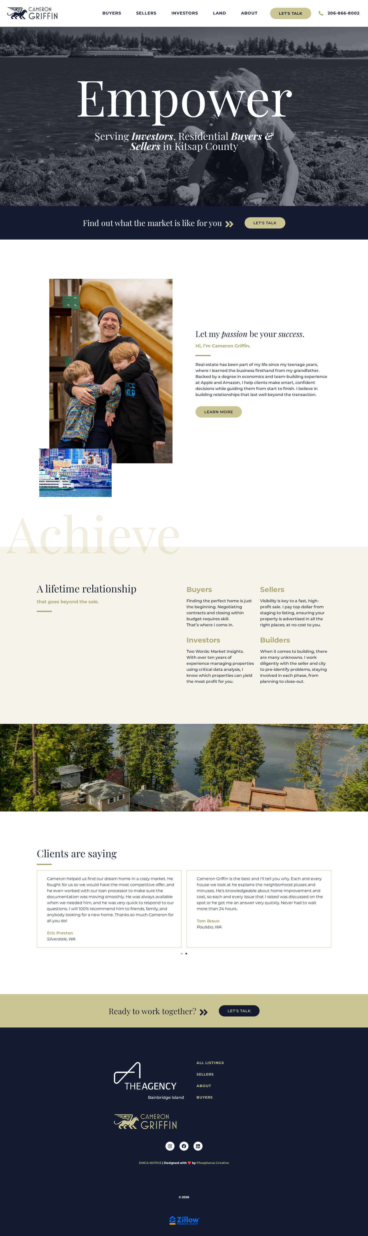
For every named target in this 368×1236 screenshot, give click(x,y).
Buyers (111, 13)
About (249, 13)
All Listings (210, 1063)
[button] (181, 953)
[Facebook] (184, 1146)
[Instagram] (169, 1146)
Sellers (146, 13)
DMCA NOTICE (150, 1163)
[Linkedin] (198, 1146)
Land (219, 13)
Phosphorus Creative (213, 1163)
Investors (184, 13)
